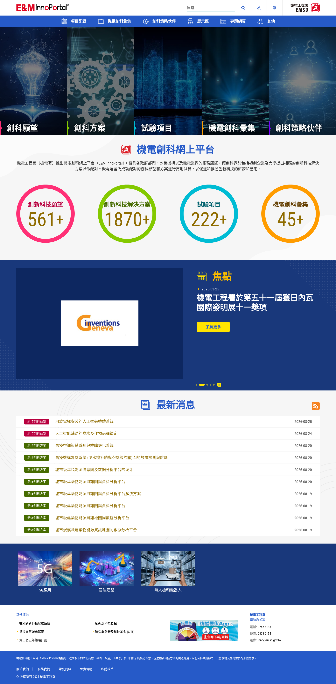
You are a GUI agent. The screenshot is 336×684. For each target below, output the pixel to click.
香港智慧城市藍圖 (31, 632)
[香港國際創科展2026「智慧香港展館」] (99, 323)
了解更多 (213, 327)
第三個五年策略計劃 (33, 640)
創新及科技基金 (106, 623)
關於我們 (22, 669)
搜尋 (243, 8)
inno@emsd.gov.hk (269, 640)
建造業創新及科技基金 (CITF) (115, 632)
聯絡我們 (44, 669)
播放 (219, 385)
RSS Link (316, 406)
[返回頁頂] (327, 675)
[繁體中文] (274, 8)
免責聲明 (86, 669)
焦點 (222, 276)
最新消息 (175, 405)
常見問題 (65, 669)
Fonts (259, 8)
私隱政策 (107, 669)
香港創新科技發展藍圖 (34, 623)
